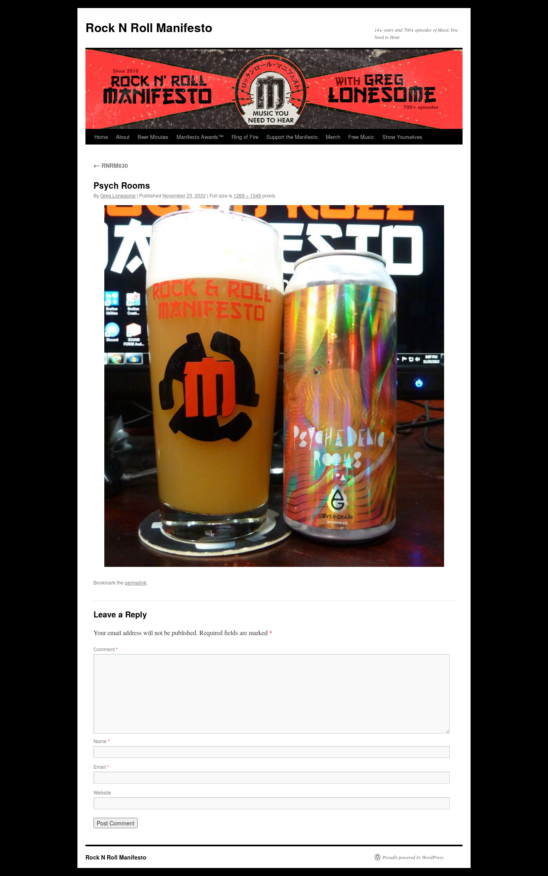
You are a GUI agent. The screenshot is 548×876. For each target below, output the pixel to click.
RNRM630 (110, 165)
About (123, 137)
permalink (135, 582)
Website (102, 792)
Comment (105, 649)
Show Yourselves (402, 137)
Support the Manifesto (292, 137)
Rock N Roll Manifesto (148, 27)
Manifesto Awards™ (200, 137)
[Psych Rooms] (274, 386)
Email (101, 766)
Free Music (361, 137)
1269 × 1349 (247, 195)
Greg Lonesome (118, 195)
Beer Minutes (153, 137)
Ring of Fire (244, 137)
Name (101, 740)
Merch (333, 137)
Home (101, 137)
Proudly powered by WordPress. (413, 857)
